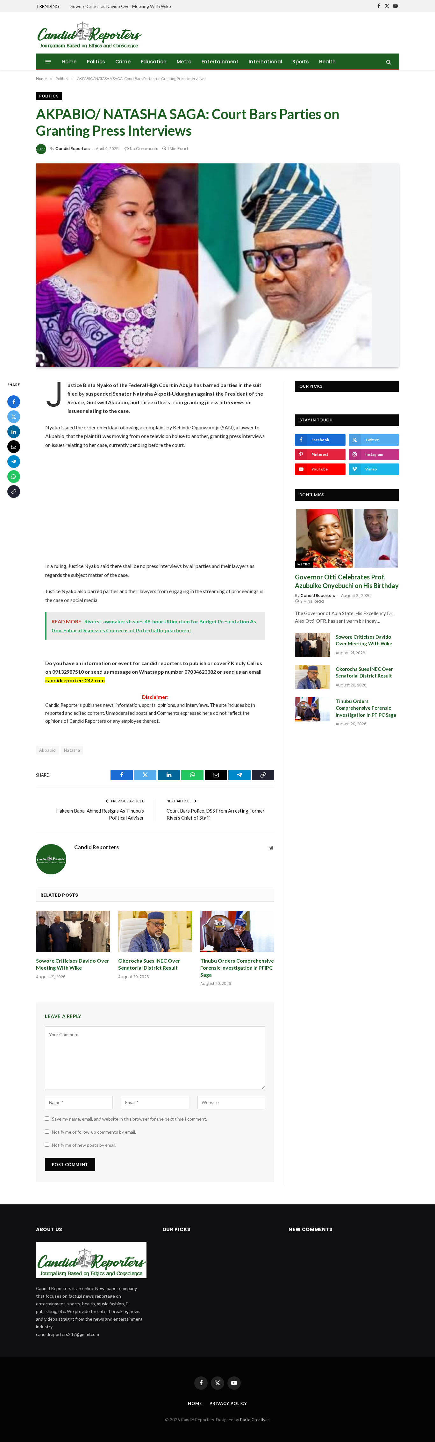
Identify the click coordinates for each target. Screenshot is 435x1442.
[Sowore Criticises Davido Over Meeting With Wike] (73, 931)
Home (69, 61)
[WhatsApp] (13, 476)
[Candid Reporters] (89, 33)
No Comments (144, 148)
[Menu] (48, 61)
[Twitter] (13, 416)
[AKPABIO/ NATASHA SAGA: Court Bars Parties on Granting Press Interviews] (217, 265)
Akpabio (47, 750)
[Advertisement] (155, 505)
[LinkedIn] (13, 431)
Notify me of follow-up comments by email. (94, 1132)
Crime (123, 61)
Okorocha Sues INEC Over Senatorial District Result (149, 964)
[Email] (13, 446)
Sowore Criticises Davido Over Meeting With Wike (120, 6)
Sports (300, 61)
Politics (96, 61)
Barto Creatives (254, 1419)
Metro (184, 61)
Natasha (72, 750)
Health (327, 61)
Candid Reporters (72, 148)
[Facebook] (13, 401)
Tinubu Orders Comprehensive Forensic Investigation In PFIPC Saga (237, 968)
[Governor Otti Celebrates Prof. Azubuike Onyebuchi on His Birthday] (347, 538)
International (265, 61)
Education (154, 61)
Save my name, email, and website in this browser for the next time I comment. (129, 1119)
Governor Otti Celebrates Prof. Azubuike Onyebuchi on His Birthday (347, 581)
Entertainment (220, 61)
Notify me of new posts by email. (84, 1145)
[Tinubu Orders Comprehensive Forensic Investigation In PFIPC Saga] (237, 931)
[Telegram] (13, 461)
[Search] (388, 61)
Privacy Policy (228, 1403)
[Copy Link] (13, 491)
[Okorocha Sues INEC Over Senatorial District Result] (155, 931)
